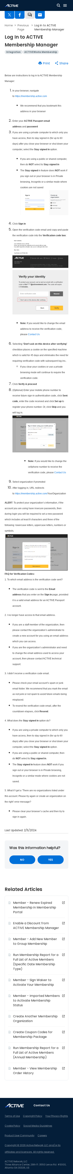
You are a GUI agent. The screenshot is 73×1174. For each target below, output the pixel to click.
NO (22, 860)
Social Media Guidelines (37, 1125)
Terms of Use (12, 1116)
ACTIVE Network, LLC (16, 1161)
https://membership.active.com (31, 96)
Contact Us (34, 334)
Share (63, 63)
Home (9, 25)
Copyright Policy (32, 1116)
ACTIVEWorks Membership (40, 52)
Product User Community (19, 1135)
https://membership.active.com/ (31, 493)
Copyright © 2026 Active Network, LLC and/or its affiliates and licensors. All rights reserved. (33, 1149)
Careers (42, 1135)
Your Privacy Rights (56, 1116)
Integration (13, 52)
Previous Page (23, 27)
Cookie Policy (12, 1125)
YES (50, 860)
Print (46, 63)
